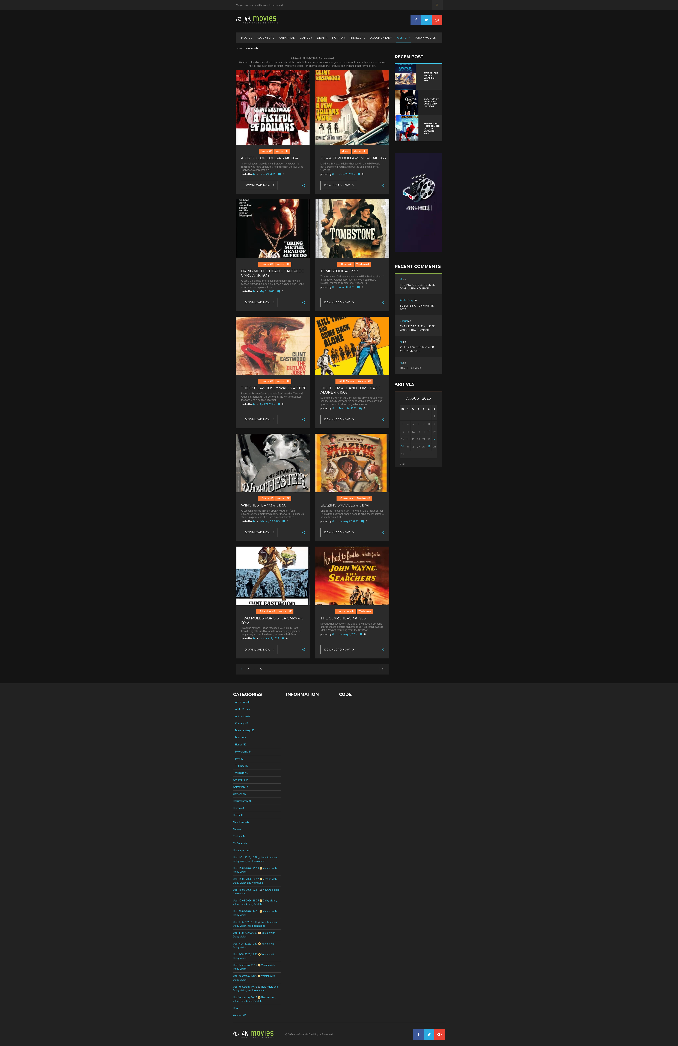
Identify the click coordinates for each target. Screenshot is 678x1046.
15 (428, 431)
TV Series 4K (240, 843)
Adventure (265, 37)
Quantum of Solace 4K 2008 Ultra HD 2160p (431, 102)
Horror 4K (239, 744)
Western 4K (282, 151)
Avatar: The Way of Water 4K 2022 (431, 77)
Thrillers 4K (240, 765)
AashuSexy (406, 300)
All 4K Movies (345, 381)
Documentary (381, 37)
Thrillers (357, 37)
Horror (338, 37)
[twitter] (426, 20)
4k (253, 174)
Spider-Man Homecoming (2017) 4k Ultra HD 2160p (431, 128)
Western (403, 37)
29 (428, 446)
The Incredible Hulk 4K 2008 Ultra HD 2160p (417, 286)
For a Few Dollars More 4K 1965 (353, 158)
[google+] (437, 20)
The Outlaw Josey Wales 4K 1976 (273, 388)
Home (239, 48)
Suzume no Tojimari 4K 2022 (417, 307)
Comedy (306, 37)
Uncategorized (241, 850)
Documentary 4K (243, 730)
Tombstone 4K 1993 (339, 271)
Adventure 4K (266, 611)
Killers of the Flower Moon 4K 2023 (417, 349)
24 (402, 446)
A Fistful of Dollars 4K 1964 (269, 158)
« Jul (402, 464)
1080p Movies (425, 37)
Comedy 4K (345, 498)
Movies (246, 37)
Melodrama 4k (242, 751)
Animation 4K (241, 716)
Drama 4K (266, 151)
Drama (322, 37)
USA (235, 1008)
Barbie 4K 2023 (410, 368)
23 (434, 438)
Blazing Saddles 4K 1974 (344, 505)
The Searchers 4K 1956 (343, 618)
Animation (287, 37)
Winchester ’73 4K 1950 (263, 505)
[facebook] (416, 20)
